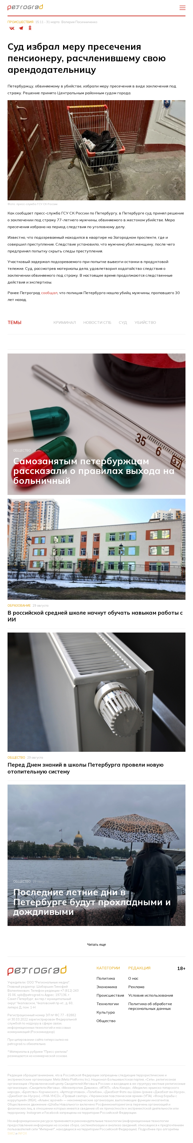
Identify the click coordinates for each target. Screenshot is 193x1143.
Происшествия (20, 22)
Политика (105, 978)
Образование (19, 605)
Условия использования (150, 995)
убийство (145, 322)
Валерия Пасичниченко (79, 22)
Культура (105, 1012)
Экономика (106, 986)
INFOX (22, 1133)
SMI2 (11, 1133)
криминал (64, 322)
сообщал (49, 292)
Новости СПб (97, 322)
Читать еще (96, 944)
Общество (22, 450)
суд (123, 322)
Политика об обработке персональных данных (150, 1006)
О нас (133, 978)
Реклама (136, 986)
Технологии (107, 1003)
